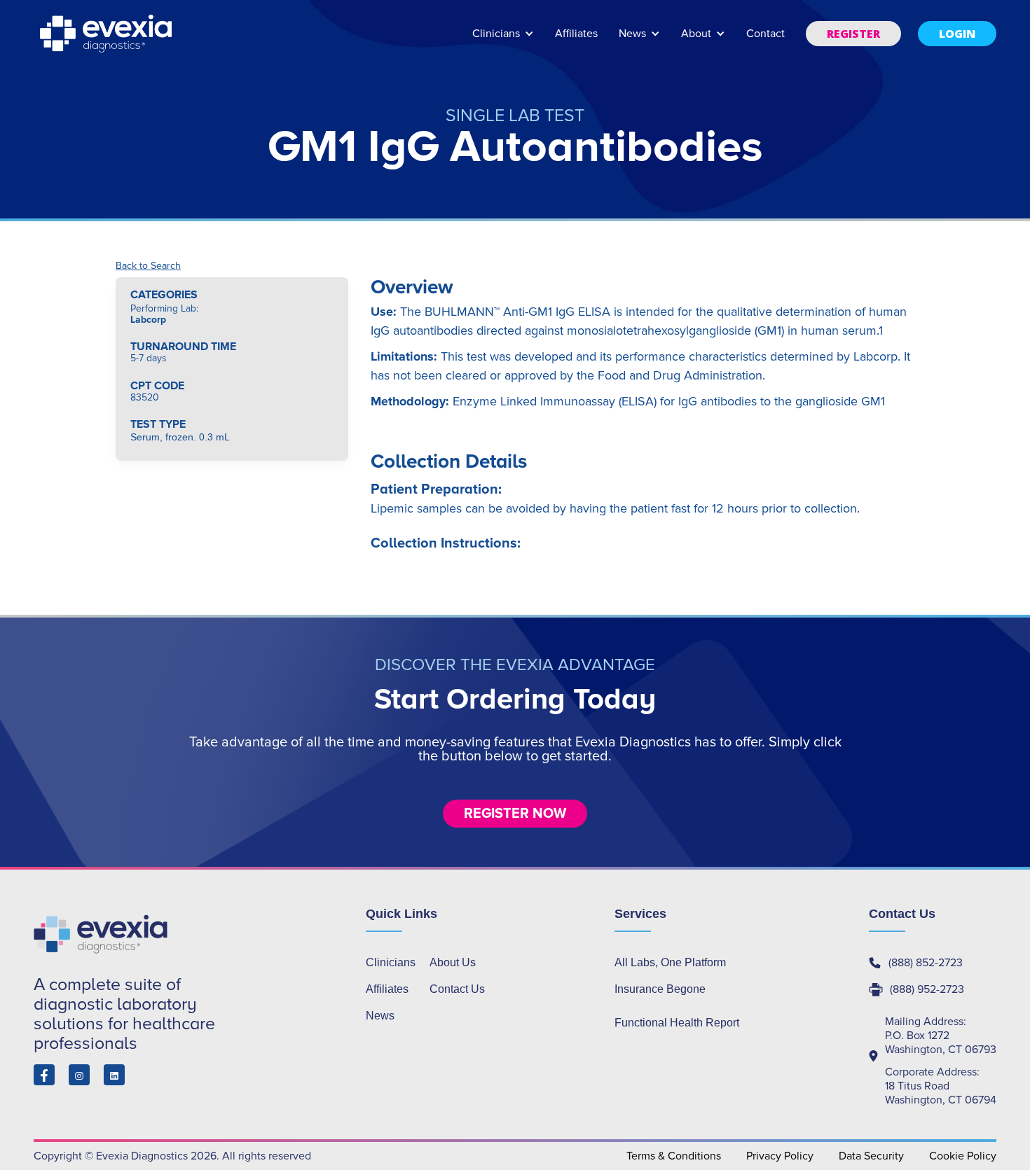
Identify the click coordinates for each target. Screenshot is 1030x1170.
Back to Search (148, 266)
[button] (503, 40)
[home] (107, 34)
